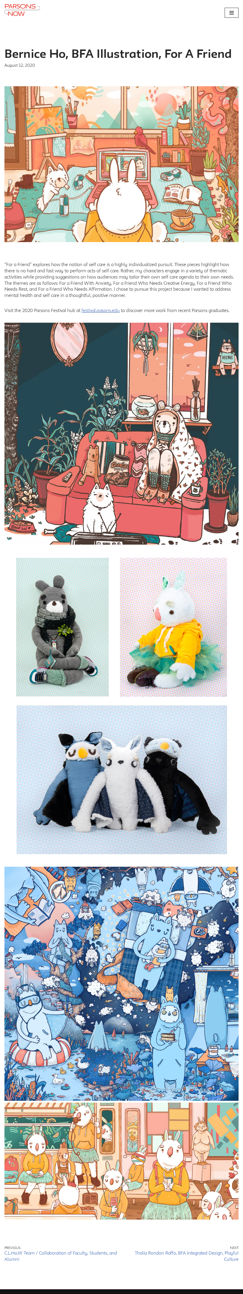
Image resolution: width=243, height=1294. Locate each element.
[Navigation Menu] (232, 13)
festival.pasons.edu (100, 310)
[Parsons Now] (22, 10)
